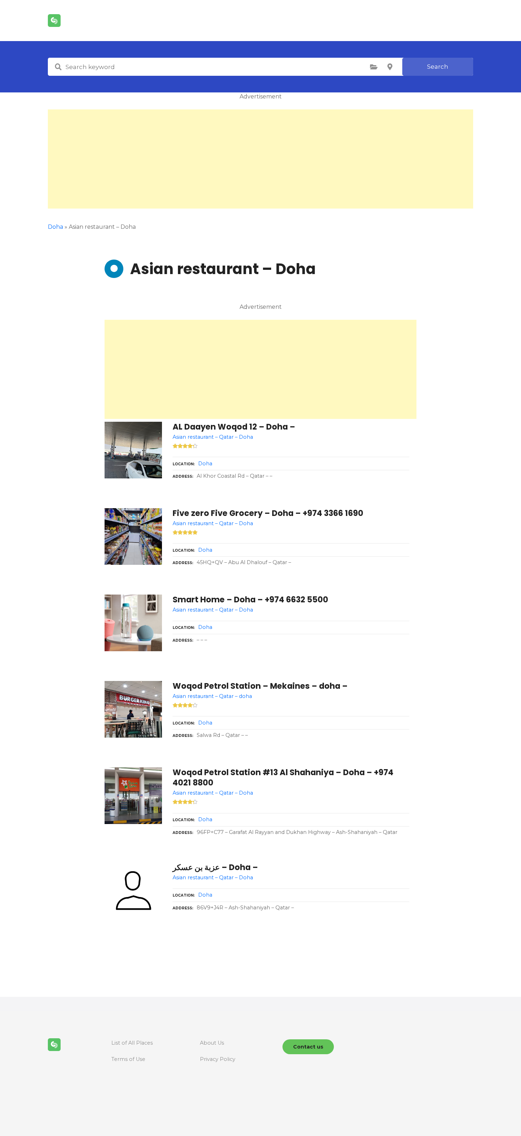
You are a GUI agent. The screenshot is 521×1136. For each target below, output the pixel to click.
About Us (212, 1043)
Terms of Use (128, 1059)
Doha (55, 226)
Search (437, 66)
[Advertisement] (260, 159)
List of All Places (132, 1043)
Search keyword (58, 67)
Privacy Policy (217, 1059)
